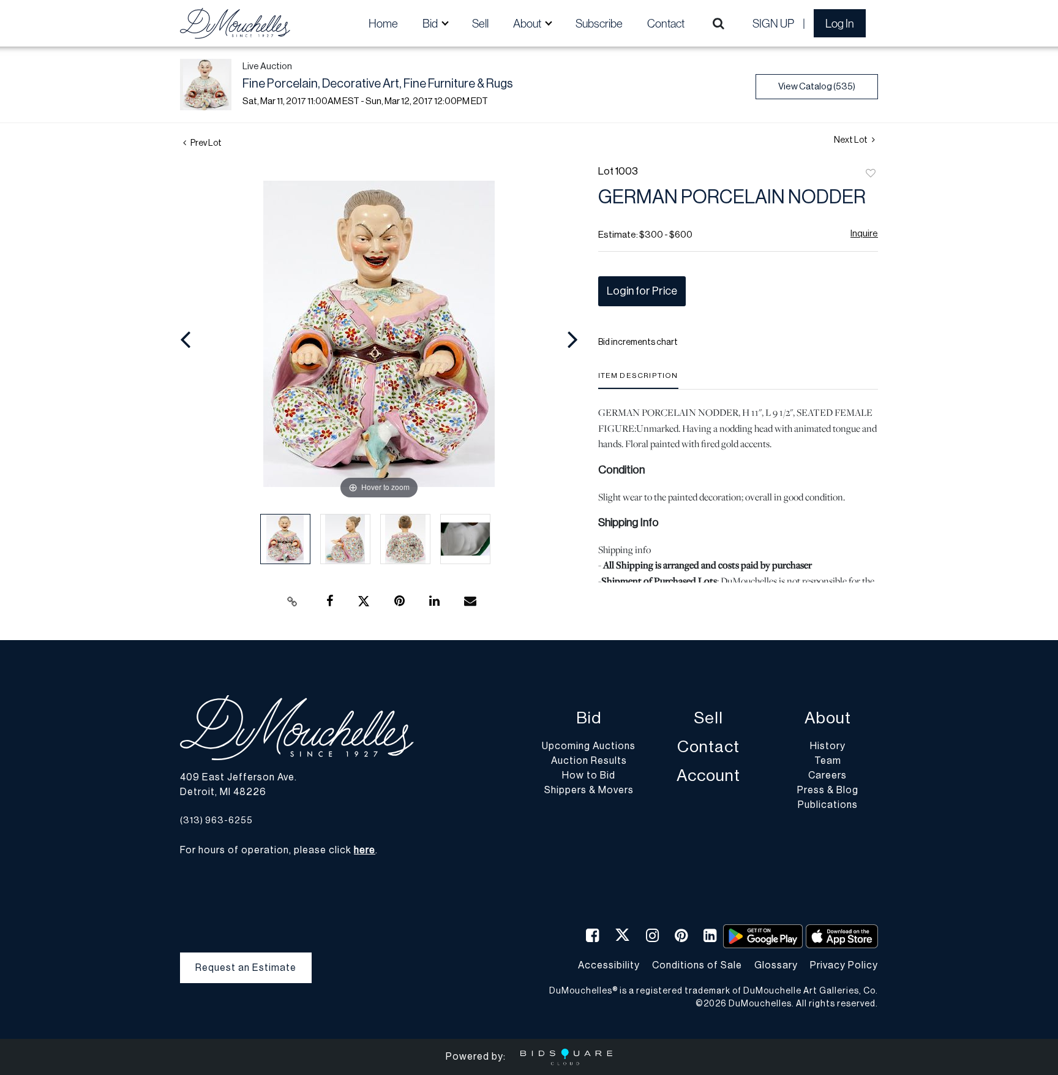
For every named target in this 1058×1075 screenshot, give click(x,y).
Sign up (773, 23)
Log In (839, 23)
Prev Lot (205, 143)
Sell (480, 23)
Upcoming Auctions (589, 746)
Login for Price (642, 290)
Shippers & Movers (589, 790)
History (828, 746)
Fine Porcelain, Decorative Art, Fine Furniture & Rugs (377, 84)
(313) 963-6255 (216, 820)
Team (827, 761)
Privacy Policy (844, 965)
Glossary (776, 965)
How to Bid (588, 775)
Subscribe (599, 23)
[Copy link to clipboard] (292, 601)
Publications (828, 805)
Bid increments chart (638, 342)
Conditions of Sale (697, 965)
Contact (666, 23)
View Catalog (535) (816, 86)
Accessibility (609, 965)
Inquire (864, 233)
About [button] (528, 23)
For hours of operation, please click (277, 850)
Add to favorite (870, 174)
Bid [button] (431, 23)
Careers (827, 775)
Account (708, 776)
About (828, 718)
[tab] (638, 380)
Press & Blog (827, 790)
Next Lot (851, 140)
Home (383, 23)
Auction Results (589, 761)
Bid (588, 718)
